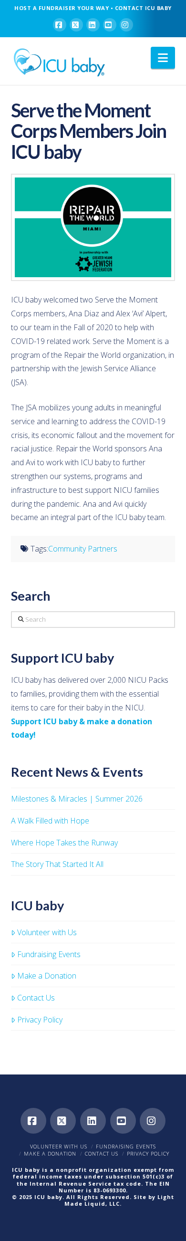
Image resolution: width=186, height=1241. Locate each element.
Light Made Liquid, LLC (119, 1200)
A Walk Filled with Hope (50, 820)
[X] (76, 24)
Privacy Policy (39, 1019)
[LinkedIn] (93, 24)
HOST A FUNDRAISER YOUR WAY (61, 7)
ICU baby (48, 1196)
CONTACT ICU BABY (143, 7)
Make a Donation (46, 975)
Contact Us (36, 997)
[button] (163, 58)
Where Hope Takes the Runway (64, 842)
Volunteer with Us (47, 932)
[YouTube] (109, 24)
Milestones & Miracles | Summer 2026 (77, 798)
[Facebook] (59, 24)
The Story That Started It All (57, 864)
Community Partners (82, 548)
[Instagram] (126, 24)
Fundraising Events (49, 954)
